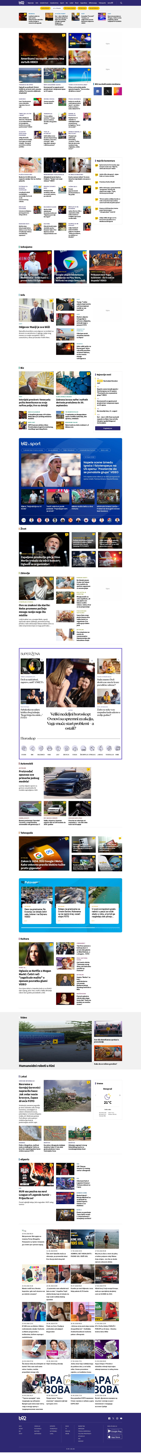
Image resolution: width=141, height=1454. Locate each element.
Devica (66, 755)
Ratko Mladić (45, 8)
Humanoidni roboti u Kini (37, 1066)
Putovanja (37, 1428)
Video (67, 1426)
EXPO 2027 (31, 422)
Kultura (47, 224)
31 (119, 252)
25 (51, 373)
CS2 (78, 1164)
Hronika (32, 14)
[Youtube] (121, 1418)
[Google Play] (114, 1431)
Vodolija (109, 755)
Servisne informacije (27, 1081)
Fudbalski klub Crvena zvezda (33, 450)
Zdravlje (99, 1059)
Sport (21, 1428)
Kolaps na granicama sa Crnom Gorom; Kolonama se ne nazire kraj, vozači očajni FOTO (69, 913)
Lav (57, 755)
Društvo (47, 1143)
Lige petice (103, 502)
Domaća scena (82, 1193)
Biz (22, 1059)
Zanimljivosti (24, 818)
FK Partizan (82, 8)
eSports (52, 1426)
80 (96, 188)
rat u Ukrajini (57, 8)
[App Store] (114, 1436)
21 (39, 159)
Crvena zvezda (49, 99)
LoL (20, 1188)
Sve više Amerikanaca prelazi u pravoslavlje (106, 1041)
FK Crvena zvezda (70, 8)
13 (120, 534)
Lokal (52, 1433)
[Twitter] (108, 91)
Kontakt (81, 1441)
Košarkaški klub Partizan (87, 450)
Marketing (81, 1426)
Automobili (53, 1431)
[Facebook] (98, 91)
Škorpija (83, 755)
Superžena (37, 1433)
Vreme (100, 1083)
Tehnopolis (48, 114)
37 (64, 207)
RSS (79, 1438)
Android (76, 842)
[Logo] (21, 3)
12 (62, 422)
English (67, 1431)
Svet (83, 14)
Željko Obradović (68, 450)
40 (64, 99)
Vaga (74, 755)
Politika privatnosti (84, 1433)
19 (88, 52)
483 (97, 165)
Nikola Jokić (104, 450)
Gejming (102, 842)
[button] (95, 1095)
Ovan (23, 755)
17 (67, 534)
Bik (32, 755)
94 (96, 182)
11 (51, 14)
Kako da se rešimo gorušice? (105, 1064)
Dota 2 (79, 1210)
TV (66, 1428)
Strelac (92, 755)
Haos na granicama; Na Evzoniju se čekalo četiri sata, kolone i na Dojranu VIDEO (35, 913)
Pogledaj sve (107, 428)
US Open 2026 (89, 457)
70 (96, 199)
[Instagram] (118, 91)
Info (20, 1426)
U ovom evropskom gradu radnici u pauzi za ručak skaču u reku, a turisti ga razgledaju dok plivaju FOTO (104, 913)
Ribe (117, 755)
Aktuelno (80, 629)
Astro (70, 710)
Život (98, 1035)
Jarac (100, 755)
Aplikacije (81, 1436)
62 (96, 209)
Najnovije (31, 3)
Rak (49, 755)
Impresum (81, 1428)
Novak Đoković (93, 8)
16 (89, 224)
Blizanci (41, 755)
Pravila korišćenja (84, 1431)
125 (97, 175)
